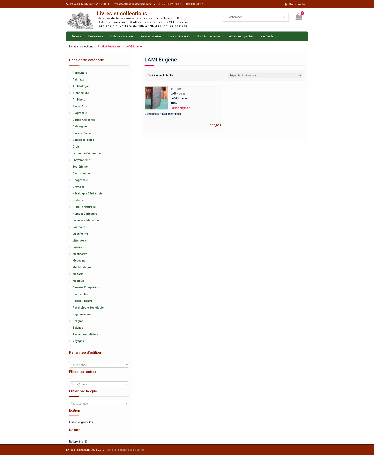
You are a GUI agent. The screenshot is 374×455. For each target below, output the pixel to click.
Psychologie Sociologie (88, 307)
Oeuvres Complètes (85, 287)
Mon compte (297, 4)
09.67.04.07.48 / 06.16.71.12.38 (88, 4)
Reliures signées (150, 36)
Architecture (81, 92)
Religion (78, 321)
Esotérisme (80, 166)
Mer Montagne (82, 267)
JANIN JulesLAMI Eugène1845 (183, 107)
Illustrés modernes (209, 36)
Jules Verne (80, 233)
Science (78, 327)
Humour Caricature (85, 213)
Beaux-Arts (80, 106)
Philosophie (80, 294)
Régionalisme (82, 314)
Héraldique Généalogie (87, 193)
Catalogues (80, 126)
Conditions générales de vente (125, 449)
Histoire (78, 200)
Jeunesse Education (86, 220)
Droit (76, 146)
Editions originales (122, 36)
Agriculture (80, 72)
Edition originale (79, 422)
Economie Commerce (87, 153)
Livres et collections (122, 14)
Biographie (80, 113)
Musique (78, 280)
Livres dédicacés (179, 36)
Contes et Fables (83, 139)
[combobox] (99, 365)
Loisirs (77, 247)
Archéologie (81, 86)
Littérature (79, 240)
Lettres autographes (241, 36)
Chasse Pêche (82, 133)
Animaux (78, 79)
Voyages (78, 341)
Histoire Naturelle (84, 206)
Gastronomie (81, 173)
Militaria (78, 274)
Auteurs (76, 36)
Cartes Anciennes (84, 119)
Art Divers (79, 99)
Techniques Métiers (85, 334)
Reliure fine (76, 441)
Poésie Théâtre (83, 300)
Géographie (80, 180)
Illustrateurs (95, 36)
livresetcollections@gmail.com (132, 4)
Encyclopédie (81, 160)
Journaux (79, 227)
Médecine (79, 260)
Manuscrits (80, 254)
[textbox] (99, 365)
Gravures (79, 186)
